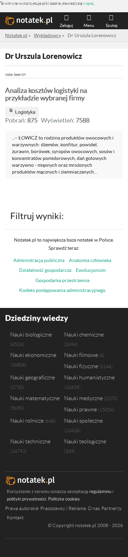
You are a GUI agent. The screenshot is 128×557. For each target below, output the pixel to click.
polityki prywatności (26, 499)
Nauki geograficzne (32, 377)
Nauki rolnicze (27, 420)
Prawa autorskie (22, 508)
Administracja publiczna (39, 260)
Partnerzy (111, 508)
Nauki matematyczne (35, 398)
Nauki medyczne (83, 398)
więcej (88, 3)
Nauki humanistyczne (89, 377)
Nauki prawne (80, 409)
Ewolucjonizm (90, 270)
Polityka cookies (64, 499)
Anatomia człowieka (90, 260)
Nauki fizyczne (81, 366)
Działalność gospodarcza (45, 270)
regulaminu (100, 491)
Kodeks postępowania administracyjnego (62, 290)
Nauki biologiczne (31, 334)
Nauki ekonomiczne (33, 355)
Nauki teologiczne (85, 441)
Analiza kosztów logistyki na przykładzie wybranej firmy (46, 94)
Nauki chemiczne (84, 334)
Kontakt (15, 517)
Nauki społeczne (83, 420)
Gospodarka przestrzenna (62, 280)
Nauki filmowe (81, 355)
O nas (94, 508)
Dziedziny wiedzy (36, 318)
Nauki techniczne (30, 441)
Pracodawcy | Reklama (63, 508)
